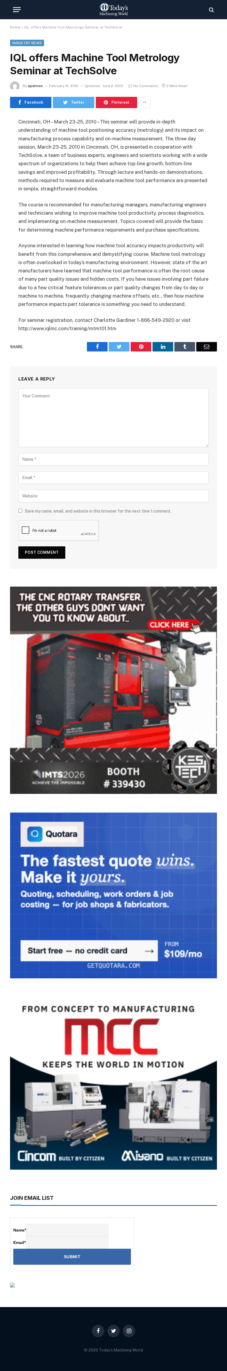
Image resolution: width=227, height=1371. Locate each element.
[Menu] (17, 9)
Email (19, 1242)
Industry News (27, 43)
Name (19, 1230)
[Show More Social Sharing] (144, 102)
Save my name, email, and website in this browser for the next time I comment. (98, 511)
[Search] (211, 9)
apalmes (35, 86)
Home (15, 27)
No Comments (145, 86)
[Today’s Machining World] (113, 9)
